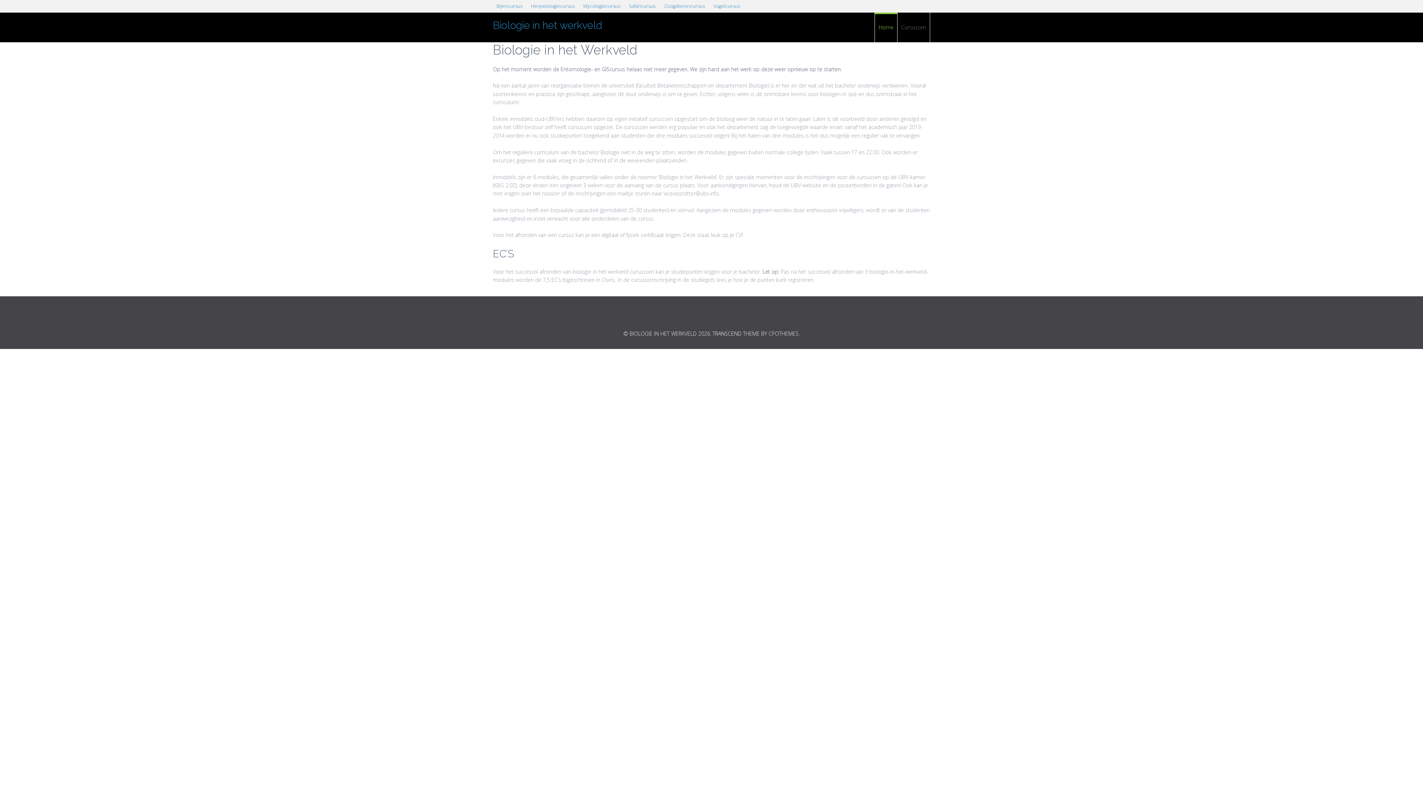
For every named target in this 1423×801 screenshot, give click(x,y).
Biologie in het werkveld (547, 25)
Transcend (727, 333)
